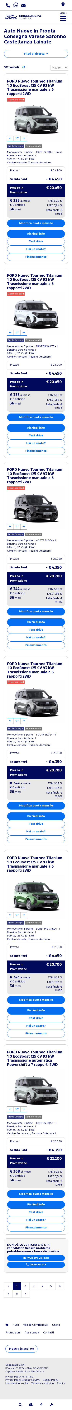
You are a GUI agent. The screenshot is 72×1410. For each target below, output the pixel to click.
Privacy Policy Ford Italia (19, 1377)
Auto (16, 1325)
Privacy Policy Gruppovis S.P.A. (22, 1380)
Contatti (48, 1332)
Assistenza (32, 1332)
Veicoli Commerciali (35, 1325)
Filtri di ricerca (34, 54)
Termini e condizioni (42, 1383)
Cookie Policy (50, 1380)
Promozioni (13, 1332)
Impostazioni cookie (16, 1383)
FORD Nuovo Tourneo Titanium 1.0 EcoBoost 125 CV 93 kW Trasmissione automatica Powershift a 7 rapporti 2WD (34, 1058)
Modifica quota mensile (36, 223)
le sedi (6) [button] (21, 1348)
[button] (20, 1405)
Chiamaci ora (37, 1265)
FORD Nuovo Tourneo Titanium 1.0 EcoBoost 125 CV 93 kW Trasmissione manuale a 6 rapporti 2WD (34, 88)
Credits (61, 1383)
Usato (56, 1325)
